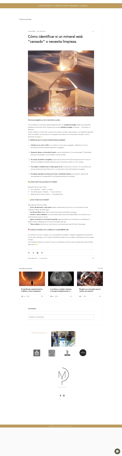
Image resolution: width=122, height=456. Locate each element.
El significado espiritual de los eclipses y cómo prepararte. (31, 290)
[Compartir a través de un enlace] (42, 253)
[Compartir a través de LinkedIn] (37, 253)
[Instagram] (64, 395)
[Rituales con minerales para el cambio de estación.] (90, 279)
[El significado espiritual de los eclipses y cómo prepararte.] (32, 279)
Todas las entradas (25, 19)
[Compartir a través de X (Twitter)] (33, 253)
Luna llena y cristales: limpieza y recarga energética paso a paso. (60, 290)
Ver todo (100, 268)
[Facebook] (60, 395)
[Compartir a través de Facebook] (29, 253)
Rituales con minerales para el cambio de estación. (89, 290)
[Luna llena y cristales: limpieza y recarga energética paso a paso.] (61, 279)
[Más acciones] (93, 31)
